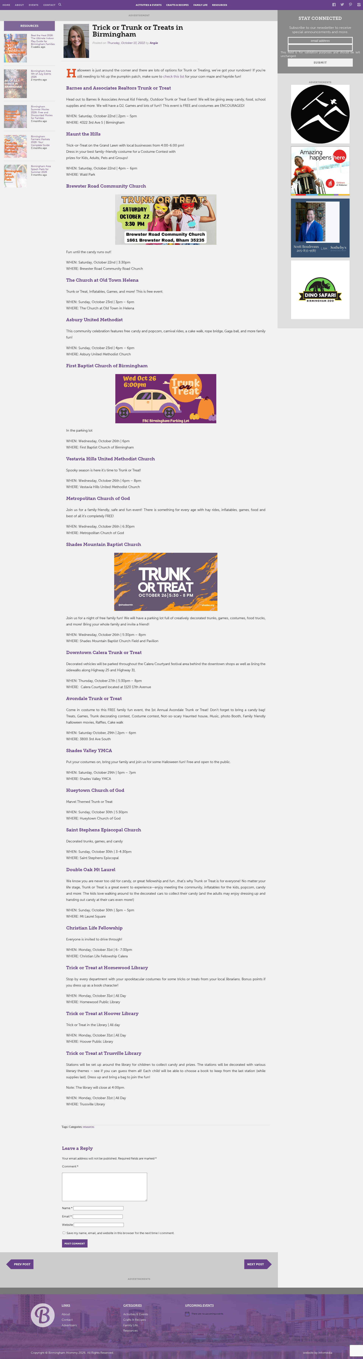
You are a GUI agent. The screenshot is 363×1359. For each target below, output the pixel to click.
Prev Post (22, 1264)
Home (6, 5)
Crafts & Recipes (177, 5)
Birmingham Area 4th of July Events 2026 (41, 73)
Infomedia (325, 1352)
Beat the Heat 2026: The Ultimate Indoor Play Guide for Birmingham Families (43, 39)
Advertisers (69, 1325)
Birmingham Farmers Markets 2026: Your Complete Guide (40, 141)
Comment (70, 1166)
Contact (49, 5)
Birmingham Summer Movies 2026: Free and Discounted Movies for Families (42, 112)
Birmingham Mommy (63, 1352)
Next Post (255, 1264)
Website (67, 1224)
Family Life (200, 5)
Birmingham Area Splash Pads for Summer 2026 (41, 169)
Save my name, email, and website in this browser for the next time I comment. (120, 1233)
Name (67, 1208)
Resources (219, 5)
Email (67, 1216)
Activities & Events (149, 5)
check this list (174, 76)
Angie (154, 43)
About (19, 5)
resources (29, 26)
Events (33, 5)
